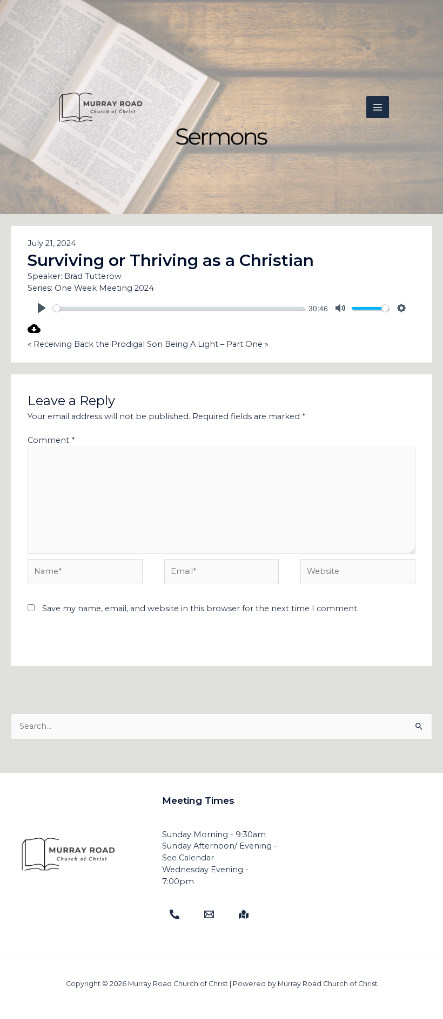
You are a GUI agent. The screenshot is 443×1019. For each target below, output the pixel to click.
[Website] (357, 574)
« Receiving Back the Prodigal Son (95, 344)
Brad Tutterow (93, 276)
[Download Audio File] (34, 332)
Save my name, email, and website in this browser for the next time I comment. (200, 608)
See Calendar (188, 858)
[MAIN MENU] (377, 107)
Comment (51, 440)
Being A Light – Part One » (217, 344)
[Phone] (174, 914)
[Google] (243, 914)
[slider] (178, 308)
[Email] (209, 914)
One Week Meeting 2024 (104, 288)
